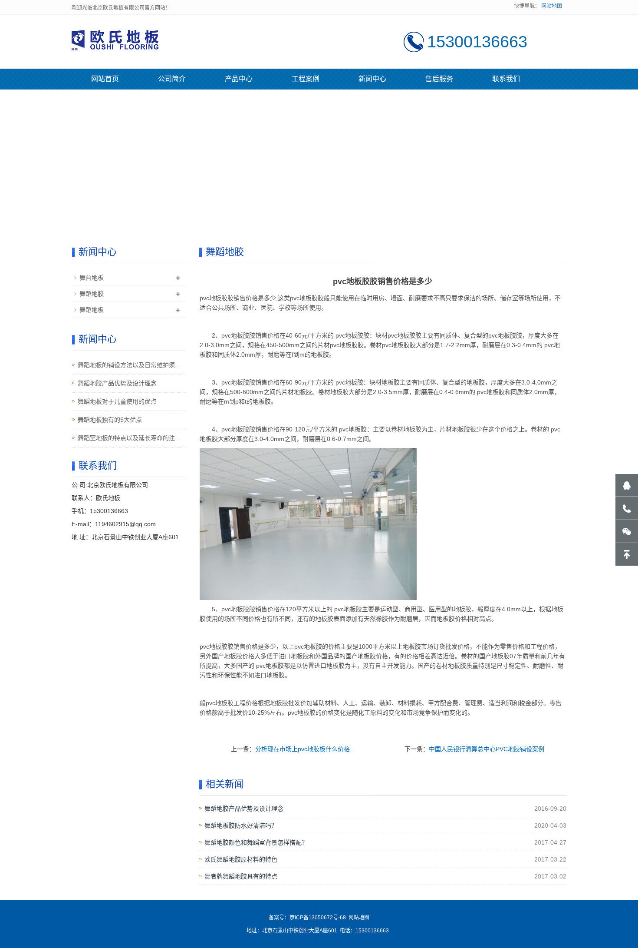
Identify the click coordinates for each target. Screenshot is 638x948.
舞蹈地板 (91, 309)
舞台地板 (91, 277)
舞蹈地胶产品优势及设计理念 (243, 808)
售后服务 (439, 79)
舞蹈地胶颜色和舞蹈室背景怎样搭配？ (256, 842)
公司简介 (172, 79)
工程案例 (305, 79)
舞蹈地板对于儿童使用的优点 (117, 401)
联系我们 (506, 79)
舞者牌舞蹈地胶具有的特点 (240, 876)
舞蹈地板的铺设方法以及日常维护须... (129, 364)
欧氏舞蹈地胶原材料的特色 (240, 859)
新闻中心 (372, 79)
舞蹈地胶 (91, 293)
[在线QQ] (626, 485)
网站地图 (551, 6)
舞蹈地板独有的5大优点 (110, 419)
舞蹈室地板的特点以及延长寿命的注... (129, 437)
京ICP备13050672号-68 (317, 918)
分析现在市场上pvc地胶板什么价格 (302, 749)
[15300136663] (626, 508)
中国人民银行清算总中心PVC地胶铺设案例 (486, 749)
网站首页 (105, 79)
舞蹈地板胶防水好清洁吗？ (240, 825)
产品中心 (239, 79)
